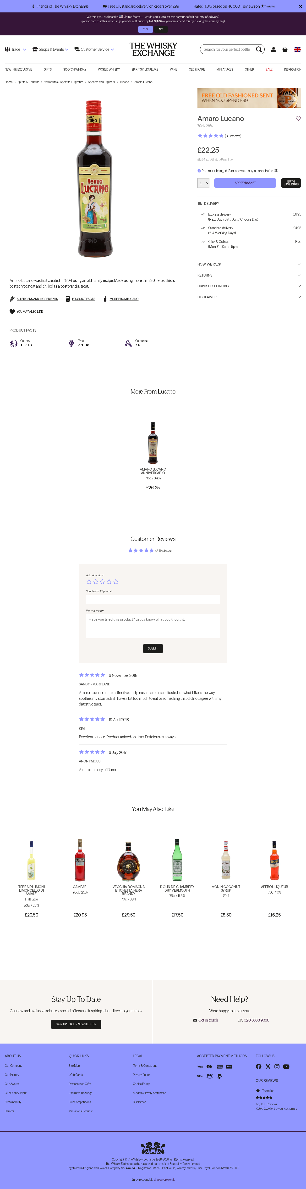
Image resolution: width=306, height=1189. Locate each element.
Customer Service (95, 49)
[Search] (259, 49)
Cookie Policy (141, 1084)
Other (249, 69)
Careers (9, 1111)
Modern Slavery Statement (149, 1093)
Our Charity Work (16, 1093)
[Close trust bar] (300, 6)
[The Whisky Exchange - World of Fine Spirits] (153, 49)
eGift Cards (76, 1075)
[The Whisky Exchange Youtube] (286, 1066)
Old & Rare (197, 69)
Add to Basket (245, 183)
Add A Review (95, 575)
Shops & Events (51, 49)
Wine (173, 69)
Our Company (13, 1065)
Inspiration (292, 69)
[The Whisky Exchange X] (268, 1066)
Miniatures (225, 69)
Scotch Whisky (74, 69)
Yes (145, 29)
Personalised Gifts (80, 1084)
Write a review (95, 611)
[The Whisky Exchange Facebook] (259, 1066)
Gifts (48, 69)
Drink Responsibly (213, 286)
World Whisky (109, 69)
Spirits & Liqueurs (144, 69)
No (161, 29)
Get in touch (208, 1020)
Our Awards (12, 1084)
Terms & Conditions (145, 1065)
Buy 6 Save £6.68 (291, 183)
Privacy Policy (141, 1075)
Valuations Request (81, 1111)
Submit (153, 648)
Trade (15, 49)
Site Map (74, 1065)
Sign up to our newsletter (76, 1024)
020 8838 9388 (256, 1020)
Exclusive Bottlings (80, 1093)
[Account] (273, 49)
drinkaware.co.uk (164, 1179)
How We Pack (209, 264)
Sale (269, 69)
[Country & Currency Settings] (297, 49)
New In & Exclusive (18, 69)
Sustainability (13, 1102)
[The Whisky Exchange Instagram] (276, 1066)
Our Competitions (80, 1102)
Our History (12, 1075)
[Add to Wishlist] (298, 118)
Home (8, 82)
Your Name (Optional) (99, 591)
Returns (204, 275)
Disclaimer (207, 297)
